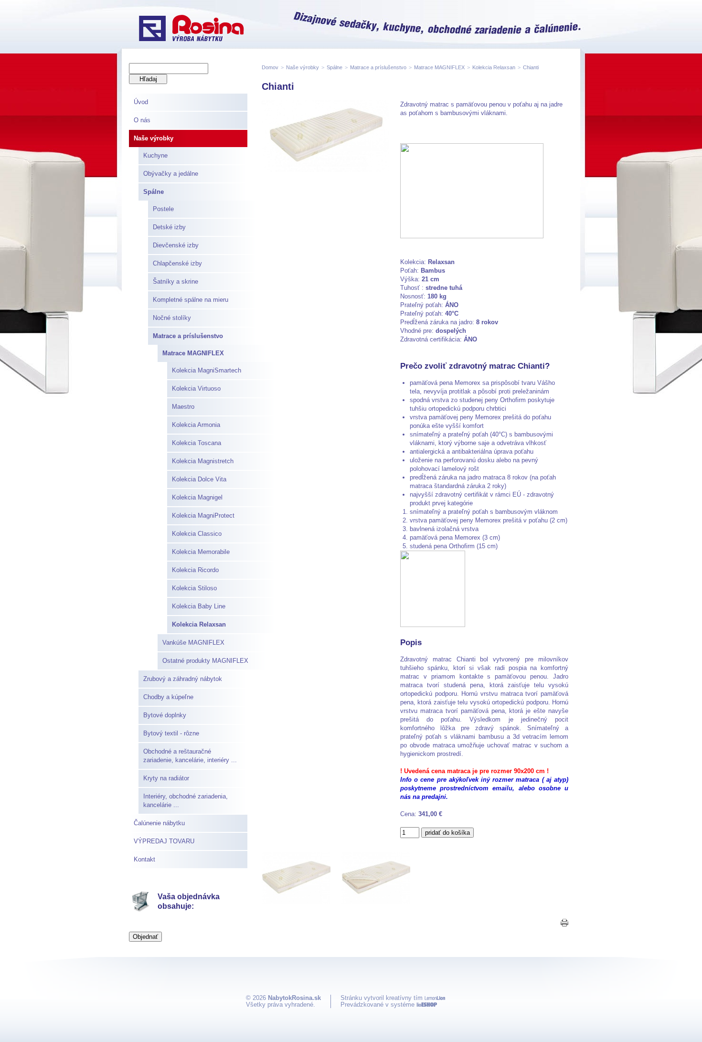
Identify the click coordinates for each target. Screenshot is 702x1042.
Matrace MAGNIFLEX (193, 353)
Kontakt (144, 859)
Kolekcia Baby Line (198, 606)
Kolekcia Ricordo (195, 570)
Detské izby (169, 227)
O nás (142, 120)
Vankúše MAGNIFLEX (193, 642)
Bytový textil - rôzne (171, 733)
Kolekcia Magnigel (197, 497)
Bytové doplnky (164, 715)
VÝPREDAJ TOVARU (164, 841)
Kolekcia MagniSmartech (206, 370)
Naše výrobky (153, 138)
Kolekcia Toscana (196, 443)
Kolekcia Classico (197, 533)
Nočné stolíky (172, 317)
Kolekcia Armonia (196, 424)
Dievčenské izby (176, 245)
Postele (163, 209)
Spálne (153, 191)
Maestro (183, 406)
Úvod (141, 102)
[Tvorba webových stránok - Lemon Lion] (435, 997)
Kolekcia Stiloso (194, 588)
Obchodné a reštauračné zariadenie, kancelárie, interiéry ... (190, 756)
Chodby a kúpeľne (168, 697)
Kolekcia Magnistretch (203, 461)
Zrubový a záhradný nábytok (182, 678)
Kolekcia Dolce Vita (199, 479)
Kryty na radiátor (166, 778)
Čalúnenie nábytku (159, 823)
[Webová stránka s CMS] (426, 1004)
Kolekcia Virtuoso (196, 388)
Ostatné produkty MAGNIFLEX (205, 660)
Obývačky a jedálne (170, 173)
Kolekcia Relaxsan (199, 624)
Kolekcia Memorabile (201, 551)
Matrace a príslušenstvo (188, 336)
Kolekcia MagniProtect (203, 515)
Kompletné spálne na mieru (190, 299)
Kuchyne (155, 155)
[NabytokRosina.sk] (191, 29)
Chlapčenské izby (177, 263)
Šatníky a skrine (175, 281)
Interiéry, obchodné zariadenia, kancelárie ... (185, 800)
